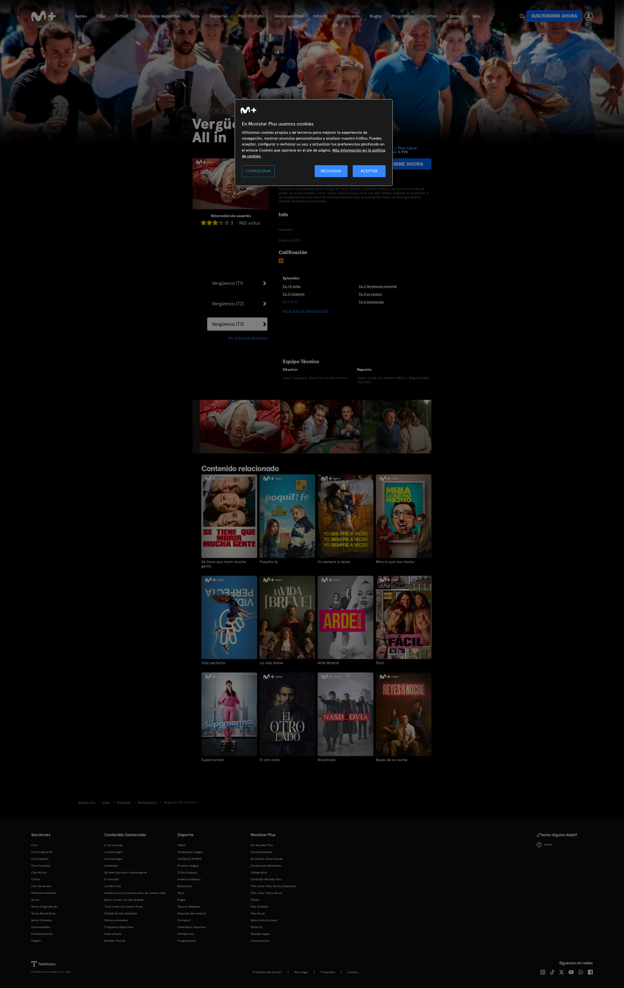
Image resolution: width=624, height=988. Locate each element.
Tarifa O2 (257, 927)
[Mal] (209, 222)
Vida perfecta (213, 663)
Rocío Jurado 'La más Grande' (124, 900)
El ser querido (113, 845)
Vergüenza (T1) (227, 283)
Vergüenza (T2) (228, 304)
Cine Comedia (40, 865)
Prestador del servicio (267, 972)
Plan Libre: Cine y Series (266, 893)
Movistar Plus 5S (114, 940)
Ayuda (548, 844)
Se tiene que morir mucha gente (223, 564)
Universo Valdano (189, 879)
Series (81, 16)
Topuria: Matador (188, 906)
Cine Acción (39, 872)
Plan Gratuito (251, 16)
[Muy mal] (203, 222)
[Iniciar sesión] (589, 16)
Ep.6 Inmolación (371, 302)
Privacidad (328, 972)
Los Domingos (113, 859)
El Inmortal (111, 879)
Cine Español (40, 859)
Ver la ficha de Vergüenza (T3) (305, 311)
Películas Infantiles (43, 893)
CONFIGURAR (258, 171)
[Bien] (221, 222)
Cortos (430, 16)
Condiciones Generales (266, 865)
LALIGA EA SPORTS (189, 859)
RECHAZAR (331, 171)
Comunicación (260, 940)
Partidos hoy (185, 934)
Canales (455, 16)
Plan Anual (258, 913)
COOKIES (353, 972)
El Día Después (187, 872)
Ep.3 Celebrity (294, 294)
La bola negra (113, 852)
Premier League (188, 865)
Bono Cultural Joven (264, 920)
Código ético (259, 872)
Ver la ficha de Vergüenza (247, 338)
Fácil (380, 663)
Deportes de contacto (191, 913)
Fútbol (121, 16)
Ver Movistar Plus (262, 845)
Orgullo (36, 940)
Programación (186, 940)
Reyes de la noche (391, 760)
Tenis (195, 16)
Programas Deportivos (119, 927)
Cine (101, 16)
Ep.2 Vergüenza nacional (378, 286)
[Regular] (215, 222)
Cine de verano (41, 886)
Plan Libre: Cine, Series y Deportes (273, 886)
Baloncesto (348, 16)
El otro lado (270, 760)
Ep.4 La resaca (370, 294)
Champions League (190, 852)
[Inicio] (43, 16)
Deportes (219, 16)
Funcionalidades (261, 852)
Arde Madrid (328, 663)
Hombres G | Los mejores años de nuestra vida (134, 893)
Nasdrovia (326, 760)
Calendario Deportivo (191, 927)
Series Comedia (41, 920)
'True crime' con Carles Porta (123, 906)
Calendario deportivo (159, 16)
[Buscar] (522, 16)
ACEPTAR (369, 171)
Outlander (111, 865)
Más (477, 16)
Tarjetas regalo (260, 934)
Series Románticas (43, 913)
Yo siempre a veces (334, 562)
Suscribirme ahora (554, 16)
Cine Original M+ (42, 852)
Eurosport (184, 920)
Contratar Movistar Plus (266, 879)
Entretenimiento (42, 934)
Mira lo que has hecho (395, 562)
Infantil (320, 16)
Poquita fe (269, 562)
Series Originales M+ (44, 906)
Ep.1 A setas (292, 286)
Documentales (288, 16)
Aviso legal (301, 972)
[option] (241, 426)
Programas (402, 16)
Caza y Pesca (112, 934)
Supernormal (212, 760)
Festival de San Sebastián (120, 913)
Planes (255, 900)
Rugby (376, 16)
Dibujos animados (116, 920)
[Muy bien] (227, 222)
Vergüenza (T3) (228, 324)
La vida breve (271, 663)
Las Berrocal (112, 886)
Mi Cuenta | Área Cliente (267, 859)
